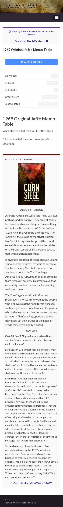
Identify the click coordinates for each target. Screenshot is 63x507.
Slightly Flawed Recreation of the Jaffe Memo (33, 33)
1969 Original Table (32, 61)
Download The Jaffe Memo (29, 41)
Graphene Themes (27, 502)
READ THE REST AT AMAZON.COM (31, 482)
